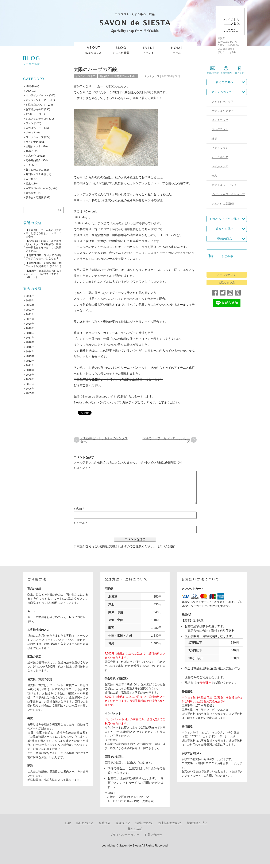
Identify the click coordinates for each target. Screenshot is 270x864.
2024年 (30, 305)
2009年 (30, 374)
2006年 (30, 388)
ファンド (31, 123)
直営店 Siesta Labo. (125, 76)
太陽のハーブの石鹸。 (98, 69)
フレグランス (220, 129)
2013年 (30, 356)
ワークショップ (34, 137)
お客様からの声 (34, 109)
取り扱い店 (123, 823)
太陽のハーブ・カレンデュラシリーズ (166, 440)
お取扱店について (36, 104)
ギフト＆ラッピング (224, 185)
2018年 (30, 333)
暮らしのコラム (34, 169)
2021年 (30, 319)
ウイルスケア (220, 166)
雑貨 (214, 138)
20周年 (30, 86)
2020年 (30, 323)
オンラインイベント (37, 95)
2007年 (30, 384)
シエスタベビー (154, 252)
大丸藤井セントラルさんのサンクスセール (104, 440)
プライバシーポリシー (124, 834)
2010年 (30, 370)
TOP (68, 823)
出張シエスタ (33, 146)
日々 (28, 165)
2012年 (30, 360)
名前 (80, 508)
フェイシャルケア (223, 101)
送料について (144, 823)
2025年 (30, 300)
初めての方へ (225, 82)
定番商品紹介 (33, 160)
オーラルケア (220, 157)
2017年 (30, 337)
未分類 (29, 178)
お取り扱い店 (227, 282)
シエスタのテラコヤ (37, 118)
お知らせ (31, 114)
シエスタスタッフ (149, 76)
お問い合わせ (153, 834)
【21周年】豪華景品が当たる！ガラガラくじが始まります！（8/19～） (44, 274)
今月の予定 (32, 141)
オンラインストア (85, 76)
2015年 (30, 346)
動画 (28, 151)
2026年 (30, 295)
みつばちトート (34, 127)
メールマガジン (226, 274)
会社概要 (105, 823)
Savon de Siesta (93, 396)
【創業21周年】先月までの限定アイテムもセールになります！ (44, 257)
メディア (31, 132)
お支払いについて (170, 823)
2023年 (30, 309)
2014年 (30, 351)
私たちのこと (85, 823)
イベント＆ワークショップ (228, 194)
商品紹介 (105, 76)
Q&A (28, 90)
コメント (83, 467)
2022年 (30, 314)
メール (81, 522)
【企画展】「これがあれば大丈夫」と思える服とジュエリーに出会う (43, 233)
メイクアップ (220, 120)
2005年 (30, 393)
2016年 (30, 342)
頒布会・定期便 (34, 197)
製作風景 (31, 192)
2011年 (30, 365)
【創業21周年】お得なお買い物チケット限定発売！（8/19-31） (44, 265)
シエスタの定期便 (223, 203)
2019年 (30, 328)
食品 (214, 175)
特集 (28, 183)
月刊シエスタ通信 (36, 174)
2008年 (30, 379)
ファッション (220, 147)
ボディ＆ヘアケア (223, 110)
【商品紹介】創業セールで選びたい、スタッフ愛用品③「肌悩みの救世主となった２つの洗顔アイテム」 (43, 246)
